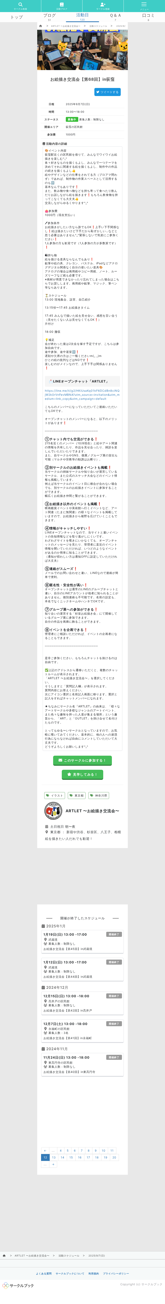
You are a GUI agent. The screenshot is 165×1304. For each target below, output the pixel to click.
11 (112, 1150)
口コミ (148, 15)
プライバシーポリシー (116, 1273)
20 (114, 1157)
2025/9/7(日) (123, 26)
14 (62, 1157)
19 (105, 1157)
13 (54, 1157)
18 (97, 1157)
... (53, 1150)
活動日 (82, 14)
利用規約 (94, 1273)
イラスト (56, 795)
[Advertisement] (82, 876)
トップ (16, 17)
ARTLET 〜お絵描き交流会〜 (65, 26)
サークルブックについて (70, 1273)
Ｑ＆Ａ (115, 15)
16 (80, 1157)
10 (103, 1150)
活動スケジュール (98, 26)
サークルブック (152, 1284)
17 (88, 1157)
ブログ (49, 15)
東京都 (79, 795)
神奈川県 (100, 795)
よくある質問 (44, 1273)
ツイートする (110, 92)
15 (71, 1157)
